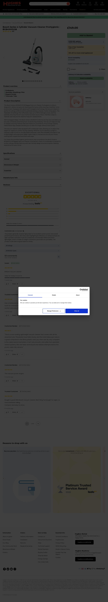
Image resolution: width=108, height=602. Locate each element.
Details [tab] (54, 295)
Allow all (76, 311)
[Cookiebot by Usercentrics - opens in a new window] (81, 290)
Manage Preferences (53, 311)
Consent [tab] (30, 295)
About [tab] (77, 295)
